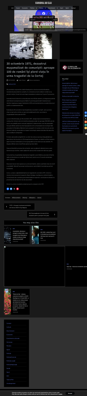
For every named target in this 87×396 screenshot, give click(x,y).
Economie (25, 8)
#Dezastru (32, 197)
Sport (61, 8)
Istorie (39, 197)
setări (60, 394)
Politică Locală (11, 361)
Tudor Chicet (22, 80)
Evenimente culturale (13, 338)
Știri (12, 8)
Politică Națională (12, 364)
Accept (70, 393)
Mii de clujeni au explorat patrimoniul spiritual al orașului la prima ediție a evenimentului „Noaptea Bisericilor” (69, 104)
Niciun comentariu (34, 80)
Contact (73, 8)
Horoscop (9, 342)
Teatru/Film (10, 379)
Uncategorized (11, 383)
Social (18, 8)
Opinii (67, 8)
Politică (32, 8)
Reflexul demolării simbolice (70, 96)
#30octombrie (16, 197)
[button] (8, 189)
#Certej (25, 197)
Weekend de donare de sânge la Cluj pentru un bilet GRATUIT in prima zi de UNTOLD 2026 (71, 115)
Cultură (41, 8)
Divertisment (51, 8)
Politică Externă (11, 357)
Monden (9, 346)
